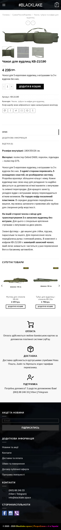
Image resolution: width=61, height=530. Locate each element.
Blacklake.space (24, 526)
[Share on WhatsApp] (5, 110)
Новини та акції (10, 447)
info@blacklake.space (20, 497)
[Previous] (6, 37)
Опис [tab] (5, 132)
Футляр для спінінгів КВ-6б (15, 298)
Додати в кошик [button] (15, 306)
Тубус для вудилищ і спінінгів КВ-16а (45, 298)
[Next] (54, 37)
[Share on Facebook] (10, 110)
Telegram (43, 392)
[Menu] (4, 4)
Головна (6, 15)
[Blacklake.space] (30, 5)
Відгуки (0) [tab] (7, 144)
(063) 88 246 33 (21, 392)
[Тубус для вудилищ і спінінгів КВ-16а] (45, 280)
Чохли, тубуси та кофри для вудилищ (27, 101)
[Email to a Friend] (21, 110)
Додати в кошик (30, 86)
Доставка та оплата (12, 458)
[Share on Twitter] (16, 110)
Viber (33, 392)
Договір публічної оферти (15, 469)
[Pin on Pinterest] (27, 110)
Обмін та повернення (13, 464)
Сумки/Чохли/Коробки (21, 15)
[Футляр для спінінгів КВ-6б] (15, 280)
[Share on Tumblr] (32, 110)
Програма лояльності (13, 474)
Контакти (6, 453)
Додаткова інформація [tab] (14, 138)
